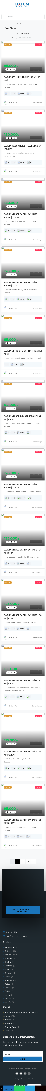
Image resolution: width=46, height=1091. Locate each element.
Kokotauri (9, 980)
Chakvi (8, 962)
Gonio (7, 969)
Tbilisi (7, 1030)
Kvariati (8, 987)
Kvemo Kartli (10, 1027)
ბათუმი (8, 1002)
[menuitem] (42, 6)
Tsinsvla (8, 998)
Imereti (8, 1019)
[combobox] (26, 37)
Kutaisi (8, 984)
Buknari (8, 958)
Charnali (8, 965)
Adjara (7, 1016)
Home (12, 24)
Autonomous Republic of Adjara (19, 1012)
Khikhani (9, 973)
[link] (23, 57)
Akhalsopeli (10, 947)
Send (23, 1059)
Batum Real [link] (13, 102)
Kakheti (8, 1023)
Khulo (7, 976)
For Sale (38, 44)
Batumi (8, 951)
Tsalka (7, 995)
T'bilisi (7, 991)
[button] (23, 910)
